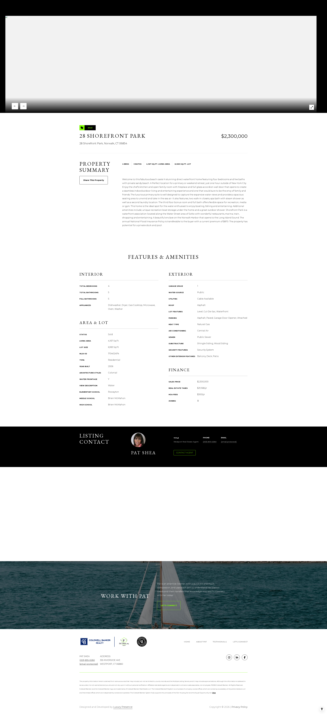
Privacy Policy (240, 707)
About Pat (201, 642)
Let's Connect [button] (169, 605)
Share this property (93, 180)
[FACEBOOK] (245, 657)
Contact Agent (184, 452)
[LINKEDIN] (237, 657)
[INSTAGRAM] (229, 657)
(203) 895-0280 (210, 442)
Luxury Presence (122, 707)
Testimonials (220, 642)
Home (187, 642)
